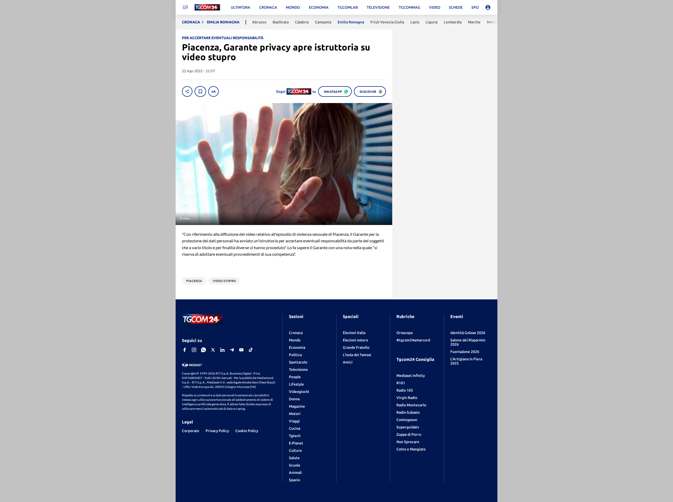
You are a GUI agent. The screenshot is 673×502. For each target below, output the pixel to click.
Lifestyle (296, 384)
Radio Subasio (408, 412)
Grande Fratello (356, 347)
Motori (294, 414)
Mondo (294, 340)
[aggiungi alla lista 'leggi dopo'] (200, 91)
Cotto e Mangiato (411, 449)
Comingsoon (406, 420)
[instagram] (194, 349)
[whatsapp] (203, 349)
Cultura (295, 450)
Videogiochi (299, 392)
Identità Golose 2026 (467, 333)
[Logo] (207, 7)
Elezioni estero (355, 340)
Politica (295, 355)
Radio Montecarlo (411, 405)
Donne (294, 399)
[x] (213, 349)
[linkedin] (222, 349)
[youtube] (241, 349)
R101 (400, 383)
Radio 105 (404, 390)
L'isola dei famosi (357, 355)
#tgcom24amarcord (413, 340)
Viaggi (294, 421)
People (295, 377)
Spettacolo (298, 362)
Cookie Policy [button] (246, 431)
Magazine (297, 406)
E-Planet (296, 443)
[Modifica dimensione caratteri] (213, 91)
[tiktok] (250, 349)
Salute (294, 458)
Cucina (294, 428)
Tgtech (294, 436)
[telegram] (231, 349)
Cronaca (296, 333)
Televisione (298, 369)
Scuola (294, 465)
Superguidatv (407, 427)
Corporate (190, 431)
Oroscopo (404, 333)
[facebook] (184, 349)
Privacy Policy (217, 431)
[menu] (185, 7)
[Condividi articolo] (187, 91)
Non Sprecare (407, 442)
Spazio (294, 480)
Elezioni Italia (354, 333)
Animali (295, 472)
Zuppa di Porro (408, 434)
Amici (348, 362)
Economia (297, 347)
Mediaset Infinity (410, 375)
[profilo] (487, 7)
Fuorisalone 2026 (464, 352)
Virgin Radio (406, 398)
